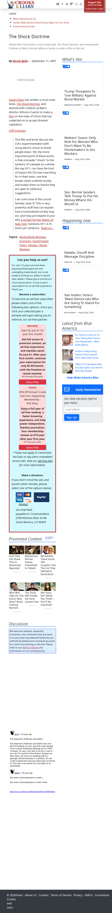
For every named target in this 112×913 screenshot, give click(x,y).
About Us (31, 895)
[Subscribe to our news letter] (76, 4)
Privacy (77, 895)
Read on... (47, 228)
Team (19, 895)
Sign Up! (72, 417)
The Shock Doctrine (29, 36)
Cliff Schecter (17, 130)
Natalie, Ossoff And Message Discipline (79, 254)
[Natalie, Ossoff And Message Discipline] (82, 237)
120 (65, 66)
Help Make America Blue (82, 377)
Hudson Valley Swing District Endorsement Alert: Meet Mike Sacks (86, 354)
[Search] (81, 4)
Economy (25, 241)
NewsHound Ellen (72, 104)
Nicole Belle (20, 61)
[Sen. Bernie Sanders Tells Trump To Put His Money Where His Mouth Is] (82, 176)
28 (65, 227)
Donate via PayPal (41, 497)
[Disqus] (32, 763)
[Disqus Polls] (32, 691)
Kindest (23, 504)
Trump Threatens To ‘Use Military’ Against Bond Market (80, 95)
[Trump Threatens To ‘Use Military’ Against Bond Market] (82, 75)
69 (65, 167)
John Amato (69, 312)
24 (65, 270)
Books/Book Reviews (33, 237)
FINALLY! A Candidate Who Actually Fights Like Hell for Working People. (89, 367)
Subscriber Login (94, 8)
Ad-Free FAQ (45, 461)
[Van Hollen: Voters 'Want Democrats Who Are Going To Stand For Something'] (82, 279)
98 (65, 113)
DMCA (89, 895)
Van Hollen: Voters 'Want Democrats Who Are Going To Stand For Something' (82, 301)
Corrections (102, 895)
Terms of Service (30, 647)
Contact (43, 895)
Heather (68, 159)
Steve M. (68, 262)
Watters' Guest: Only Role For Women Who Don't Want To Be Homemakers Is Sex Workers (81, 145)
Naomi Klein (16, 100)
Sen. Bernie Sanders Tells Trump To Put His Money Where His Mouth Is (81, 198)
